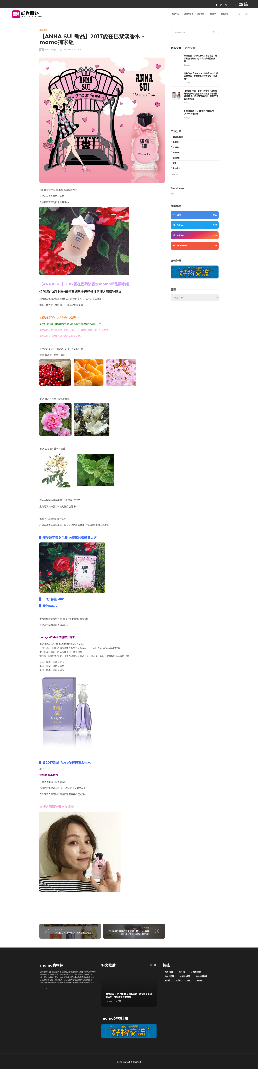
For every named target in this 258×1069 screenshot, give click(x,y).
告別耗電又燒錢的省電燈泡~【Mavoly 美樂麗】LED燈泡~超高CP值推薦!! (129, 932)
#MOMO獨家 (169, 976)
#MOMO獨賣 (185, 976)
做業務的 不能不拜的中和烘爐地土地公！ (74, 932)
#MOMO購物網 (201, 976)
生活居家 (59, 929)
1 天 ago (187, 65)
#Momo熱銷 (196, 972)
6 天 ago (187, 82)
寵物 (174, 163)
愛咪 (47, 50)
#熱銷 (178, 980)
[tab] (176, 48)
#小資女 (167, 980)
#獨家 (188, 980)
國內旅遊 (176, 153)
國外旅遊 (176, 158)
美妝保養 (43, 30)
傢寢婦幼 (176, 147)
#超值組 (199, 980)
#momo (182, 972)
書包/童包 (176, 168)
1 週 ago (187, 103)
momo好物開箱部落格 (132, 1062)
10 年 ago (52, 50)
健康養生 (176, 142)
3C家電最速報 (178, 137)
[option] (129, 989)
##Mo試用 (169, 972)
